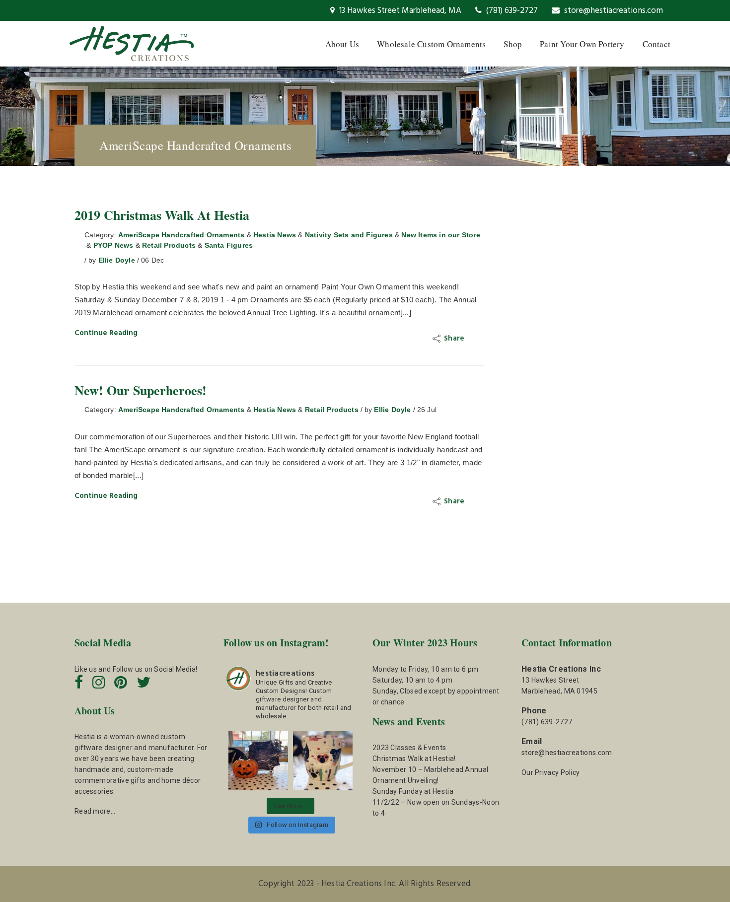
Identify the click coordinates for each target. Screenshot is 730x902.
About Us (342, 44)
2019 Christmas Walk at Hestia (161, 215)
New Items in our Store (440, 235)
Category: (100, 235)
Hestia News (274, 235)
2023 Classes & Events (409, 748)
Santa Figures (229, 245)
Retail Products (169, 245)
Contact (656, 44)
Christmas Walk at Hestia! (414, 759)
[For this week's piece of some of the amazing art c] (323, 760)
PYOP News (113, 245)
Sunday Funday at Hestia (412, 791)
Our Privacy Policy (550, 772)
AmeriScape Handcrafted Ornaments (181, 235)
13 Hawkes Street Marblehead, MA (399, 10)
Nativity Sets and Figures (349, 235)
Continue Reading (106, 333)
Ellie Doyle (116, 260)
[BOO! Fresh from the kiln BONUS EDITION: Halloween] (258, 760)
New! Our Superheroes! (140, 390)
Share (455, 339)
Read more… (94, 811)
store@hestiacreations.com (612, 10)
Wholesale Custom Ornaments (431, 44)
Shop (513, 44)
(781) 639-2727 (511, 10)
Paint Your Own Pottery (582, 44)
